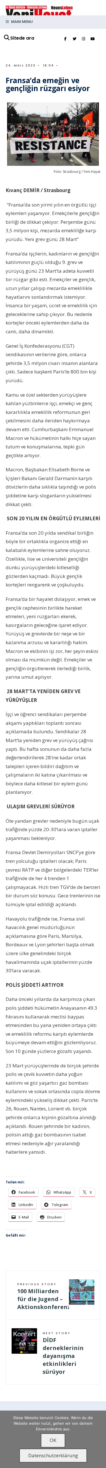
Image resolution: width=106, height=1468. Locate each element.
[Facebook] (65, 39)
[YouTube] (92, 39)
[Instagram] (83, 39)
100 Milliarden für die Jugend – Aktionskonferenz (43, 1296)
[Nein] (99, 1439)
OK (53, 1440)
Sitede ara (22, 38)
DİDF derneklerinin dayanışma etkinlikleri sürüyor (63, 1353)
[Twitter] (74, 39)
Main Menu (21, 21)
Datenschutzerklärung (53, 1455)
